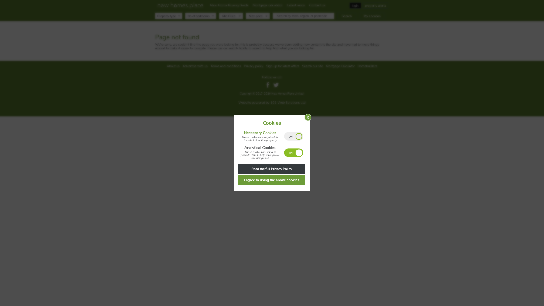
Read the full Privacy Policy (271, 169)
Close (308, 117)
